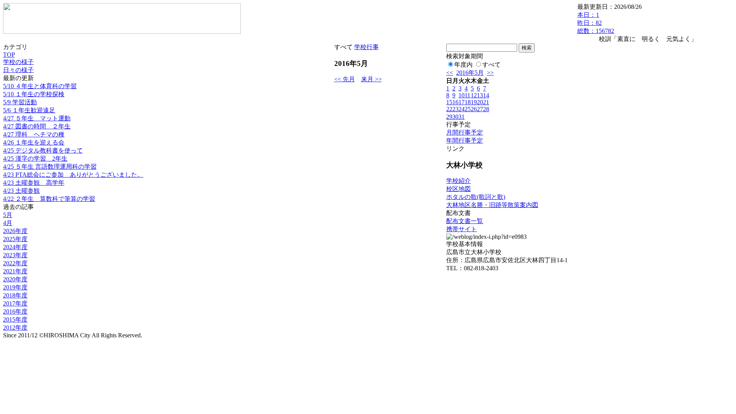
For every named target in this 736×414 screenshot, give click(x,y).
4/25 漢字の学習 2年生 (35, 158)
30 (455, 116)
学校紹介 (458, 180)
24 (461, 109)
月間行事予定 (464, 132)
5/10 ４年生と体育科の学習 (40, 86)
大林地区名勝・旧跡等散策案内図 (492, 205)
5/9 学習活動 (20, 102)
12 (474, 95)
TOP (9, 54)
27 (480, 109)
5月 (7, 215)
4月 (7, 223)
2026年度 (15, 231)
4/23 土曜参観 (21, 190)
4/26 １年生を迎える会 (33, 142)
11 (467, 95)
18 (468, 102)
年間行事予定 (464, 140)
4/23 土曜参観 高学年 (33, 182)
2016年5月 (470, 72)
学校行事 (366, 47)
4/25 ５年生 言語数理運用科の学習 (50, 166)
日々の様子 (18, 70)
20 (480, 102)
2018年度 (15, 295)
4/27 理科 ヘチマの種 (33, 134)
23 (455, 109)
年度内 (463, 64)
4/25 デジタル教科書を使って (43, 150)
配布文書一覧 (464, 221)
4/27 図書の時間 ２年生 (37, 126)
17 (461, 102)
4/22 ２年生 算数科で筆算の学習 (49, 199)
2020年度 (15, 279)
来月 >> (371, 79)
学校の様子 (18, 62)
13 (480, 95)
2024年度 (15, 247)
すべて (491, 64)
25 (468, 109)
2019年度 (15, 287)
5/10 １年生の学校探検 (33, 94)
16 (455, 102)
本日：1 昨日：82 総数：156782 (595, 23)
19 (474, 102)
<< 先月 (344, 79)
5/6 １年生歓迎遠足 (29, 110)
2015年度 (15, 319)
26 (474, 109)
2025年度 (15, 239)
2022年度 (15, 263)
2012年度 (15, 327)
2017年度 (15, 303)
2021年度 (15, 271)
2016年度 (15, 311)
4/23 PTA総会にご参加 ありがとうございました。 (73, 174)
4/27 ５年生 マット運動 (37, 118)
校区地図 (458, 189)
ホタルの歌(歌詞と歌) (475, 197)
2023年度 (15, 255)
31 (461, 116)
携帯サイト (461, 229)
